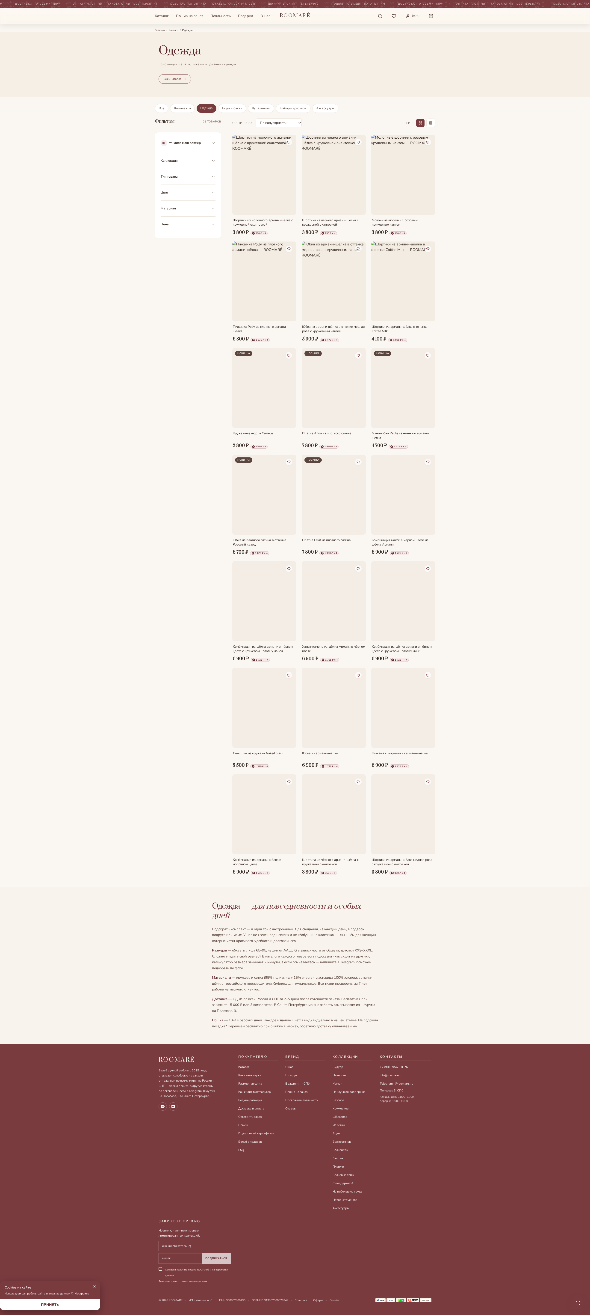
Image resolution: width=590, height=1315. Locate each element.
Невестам (339, 1075)
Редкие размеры (250, 1100)
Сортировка (242, 123)
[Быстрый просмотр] (289, 207)
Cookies (334, 1300)
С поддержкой (343, 1183)
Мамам (337, 1084)
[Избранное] (394, 16)
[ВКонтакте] (173, 1106)
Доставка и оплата (251, 1108)
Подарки (245, 16)
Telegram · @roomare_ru (396, 1084)
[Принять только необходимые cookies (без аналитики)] (94, 1286)
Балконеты (340, 1150)
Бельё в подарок (250, 1142)
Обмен (243, 1125)
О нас (265, 16)
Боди (336, 1133)
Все (161, 108)
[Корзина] (431, 16)
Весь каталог (172, 79)
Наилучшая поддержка (349, 1092)
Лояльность (220, 16)
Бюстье (338, 1158)
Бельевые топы (343, 1175)
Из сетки (339, 1125)
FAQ (241, 1150)
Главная (160, 30)
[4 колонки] (430, 123)
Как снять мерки (250, 1075)
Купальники (261, 108)
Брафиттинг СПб (297, 1084)
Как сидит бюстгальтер (254, 1092)
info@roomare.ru (391, 1075)
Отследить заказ (250, 1117)
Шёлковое (340, 1117)
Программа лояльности (302, 1100)
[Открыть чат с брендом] (578, 1303)
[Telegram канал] (163, 1106)
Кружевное (340, 1108)
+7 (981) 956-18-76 (394, 1067)
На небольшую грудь (347, 1192)
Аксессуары (325, 108)
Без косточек (342, 1142)
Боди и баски (232, 108)
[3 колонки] (420, 123)
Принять (50, 1304)
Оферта (318, 1300)
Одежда (206, 108)
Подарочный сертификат (256, 1133)
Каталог (162, 16)
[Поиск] (380, 16)
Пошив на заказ (189, 16)
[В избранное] (289, 142)
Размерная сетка (250, 1084)
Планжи (338, 1167)
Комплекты (182, 108)
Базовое (338, 1100)
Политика (301, 1300)
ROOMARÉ (177, 1060)
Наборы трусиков (293, 108)
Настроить (81, 1293)
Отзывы (290, 1108)
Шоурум (291, 1075)
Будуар (338, 1067)
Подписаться (216, 1258)
